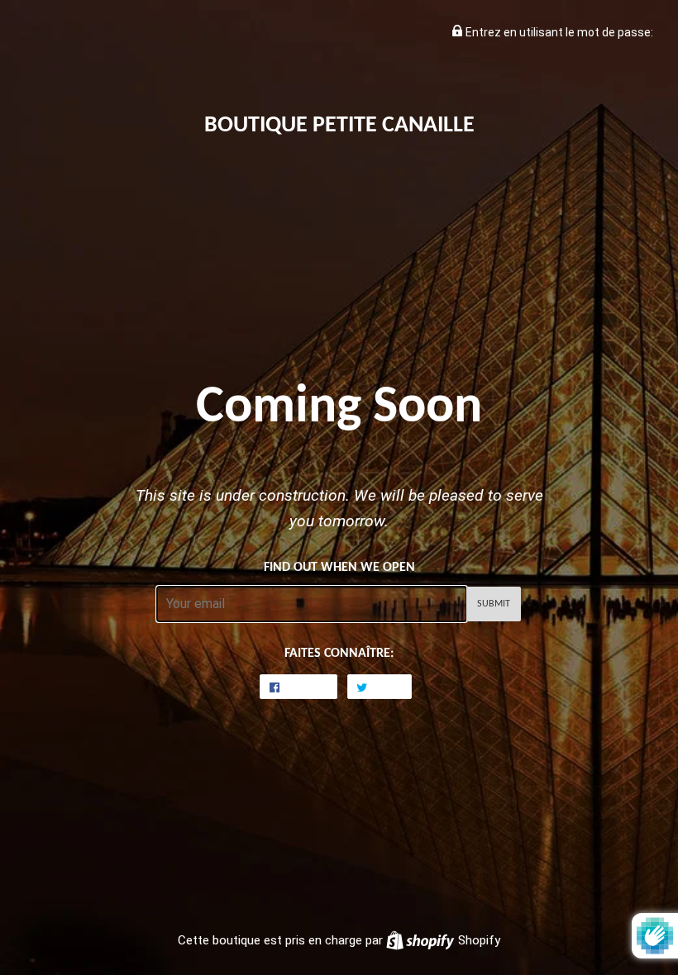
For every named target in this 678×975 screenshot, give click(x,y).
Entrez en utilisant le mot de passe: (558, 32)
